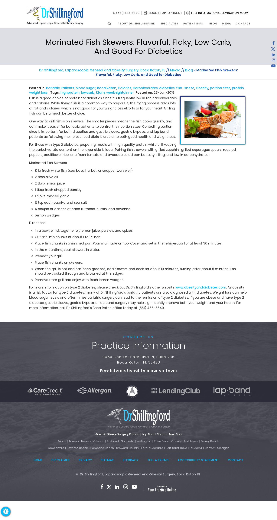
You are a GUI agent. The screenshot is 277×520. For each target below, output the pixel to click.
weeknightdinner (120, 92)
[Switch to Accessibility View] (5, 511)
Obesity (202, 88)
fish (179, 88)
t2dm (100, 92)
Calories (124, 88)
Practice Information (138, 345)
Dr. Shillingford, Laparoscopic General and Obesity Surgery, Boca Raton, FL (102, 70)
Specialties (169, 23)
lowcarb (87, 92)
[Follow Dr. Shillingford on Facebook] (273, 44)
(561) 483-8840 (127, 13)
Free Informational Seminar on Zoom (219, 13)
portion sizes (220, 88)
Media (226, 23)
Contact (243, 23)
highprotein (70, 92)
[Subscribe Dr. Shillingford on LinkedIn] (273, 55)
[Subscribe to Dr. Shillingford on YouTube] (273, 67)
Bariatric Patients (60, 88)
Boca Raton (106, 88)
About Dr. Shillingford (136, 23)
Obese (189, 88)
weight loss (38, 92)
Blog (213, 23)
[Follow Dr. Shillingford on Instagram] (273, 61)
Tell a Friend (158, 460)
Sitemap (107, 460)
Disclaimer (60, 460)
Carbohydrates (145, 88)
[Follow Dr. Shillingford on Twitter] (273, 50)
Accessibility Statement (198, 460)
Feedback (130, 460)
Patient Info (193, 23)
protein (238, 88)
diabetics (167, 88)
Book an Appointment (165, 13)
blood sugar (86, 88)
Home (38, 460)
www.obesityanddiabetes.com (200, 287)
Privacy (85, 460)
